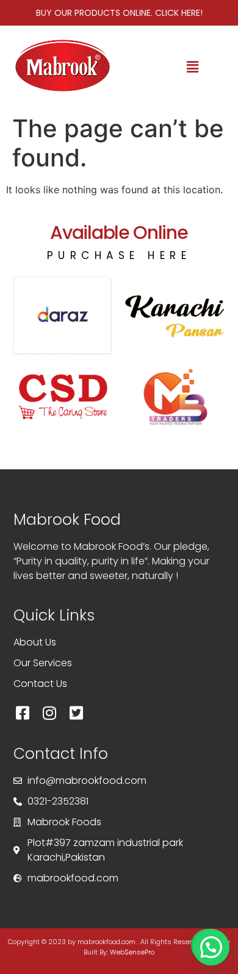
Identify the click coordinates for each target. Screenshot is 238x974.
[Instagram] (49, 712)
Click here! (179, 13)
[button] (192, 67)
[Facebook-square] (22, 712)
